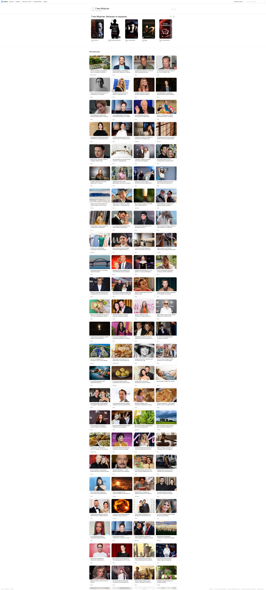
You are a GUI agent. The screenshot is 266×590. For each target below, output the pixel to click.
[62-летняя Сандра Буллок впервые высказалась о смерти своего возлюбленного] (122, 332)
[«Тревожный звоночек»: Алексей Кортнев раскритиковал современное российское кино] (144, 66)
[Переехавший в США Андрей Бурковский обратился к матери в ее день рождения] (122, 66)
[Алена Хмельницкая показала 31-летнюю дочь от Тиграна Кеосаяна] (99, 88)
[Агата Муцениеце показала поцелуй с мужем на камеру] (166, 487)
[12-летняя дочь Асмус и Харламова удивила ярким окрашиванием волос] (99, 531)
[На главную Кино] (5, 1)
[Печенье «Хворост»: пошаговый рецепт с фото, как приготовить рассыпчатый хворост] (166, 398)
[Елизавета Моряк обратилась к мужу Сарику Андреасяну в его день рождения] (144, 465)
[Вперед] (173, 16)
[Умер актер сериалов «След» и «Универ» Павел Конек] (99, 154)
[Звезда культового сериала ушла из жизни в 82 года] (144, 354)
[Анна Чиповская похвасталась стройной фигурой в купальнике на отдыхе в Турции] (144, 553)
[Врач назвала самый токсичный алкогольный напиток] (144, 199)
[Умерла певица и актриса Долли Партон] (99, 576)
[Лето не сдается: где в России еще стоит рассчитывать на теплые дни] (166, 420)
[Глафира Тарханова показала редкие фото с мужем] (99, 176)
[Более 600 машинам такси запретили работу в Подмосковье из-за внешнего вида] (99, 376)
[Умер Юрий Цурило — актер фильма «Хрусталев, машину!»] (122, 465)
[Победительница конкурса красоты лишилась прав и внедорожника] (144, 88)
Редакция (211, 589)
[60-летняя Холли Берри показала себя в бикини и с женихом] (166, 221)
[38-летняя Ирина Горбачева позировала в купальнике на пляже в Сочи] (122, 576)
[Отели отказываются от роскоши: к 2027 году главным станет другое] (99, 354)
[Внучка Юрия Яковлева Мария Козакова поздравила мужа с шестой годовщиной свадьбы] (122, 243)
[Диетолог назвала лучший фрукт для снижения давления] (144, 420)
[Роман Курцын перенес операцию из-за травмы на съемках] (166, 287)
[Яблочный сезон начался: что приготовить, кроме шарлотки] (122, 354)
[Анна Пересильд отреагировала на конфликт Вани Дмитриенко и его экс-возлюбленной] (99, 398)
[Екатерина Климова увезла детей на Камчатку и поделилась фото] (99, 132)
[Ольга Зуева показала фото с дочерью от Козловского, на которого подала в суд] (144, 509)
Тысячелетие (94, 40)
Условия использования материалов (248, 589)
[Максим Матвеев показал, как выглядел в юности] (144, 221)
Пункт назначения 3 (164, 40)
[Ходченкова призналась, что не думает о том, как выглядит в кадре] (144, 265)
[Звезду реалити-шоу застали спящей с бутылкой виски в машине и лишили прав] (166, 465)
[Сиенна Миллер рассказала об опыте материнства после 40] (144, 443)
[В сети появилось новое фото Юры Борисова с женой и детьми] (99, 465)
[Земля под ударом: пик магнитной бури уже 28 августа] (122, 487)
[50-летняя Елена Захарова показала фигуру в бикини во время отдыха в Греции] (99, 420)
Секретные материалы (114, 40)
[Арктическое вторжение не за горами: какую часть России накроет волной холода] (99, 199)
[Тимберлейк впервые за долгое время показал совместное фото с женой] (99, 509)
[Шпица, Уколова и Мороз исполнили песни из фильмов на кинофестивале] (144, 176)
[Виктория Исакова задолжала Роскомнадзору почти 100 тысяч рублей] (122, 553)
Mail (2, 589)
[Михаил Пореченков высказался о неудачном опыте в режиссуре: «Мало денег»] (99, 287)
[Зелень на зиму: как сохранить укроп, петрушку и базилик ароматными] (99, 66)
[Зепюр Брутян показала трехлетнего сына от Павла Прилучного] (144, 376)
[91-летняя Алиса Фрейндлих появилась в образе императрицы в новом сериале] (166, 332)
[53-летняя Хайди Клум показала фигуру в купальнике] (166, 509)
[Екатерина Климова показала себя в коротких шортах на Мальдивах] (166, 176)
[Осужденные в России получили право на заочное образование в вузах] (166, 132)
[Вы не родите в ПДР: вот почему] (166, 376)
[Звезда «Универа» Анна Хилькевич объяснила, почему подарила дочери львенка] (144, 398)
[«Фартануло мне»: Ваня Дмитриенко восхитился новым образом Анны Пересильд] (122, 176)
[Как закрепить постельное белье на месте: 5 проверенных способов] (122, 154)
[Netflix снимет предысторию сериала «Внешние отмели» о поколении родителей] (144, 576)
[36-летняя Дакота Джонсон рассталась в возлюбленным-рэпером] (99, 487)
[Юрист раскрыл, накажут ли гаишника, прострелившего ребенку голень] (166, 443)
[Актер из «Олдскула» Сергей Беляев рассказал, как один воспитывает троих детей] (166, 110)
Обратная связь (260, 589)
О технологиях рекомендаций (220, 589)
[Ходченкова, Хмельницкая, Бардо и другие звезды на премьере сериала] (166, 553)
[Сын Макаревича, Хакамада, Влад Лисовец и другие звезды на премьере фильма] (166, 88)
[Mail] (2, 1)
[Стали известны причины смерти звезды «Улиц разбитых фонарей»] (99, 332)
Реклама (12, 589)
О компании (6, 589)
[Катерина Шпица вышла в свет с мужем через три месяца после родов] (122, 132)
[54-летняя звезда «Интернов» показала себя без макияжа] (166, 265)
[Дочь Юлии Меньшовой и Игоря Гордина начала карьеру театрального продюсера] (122, 420)
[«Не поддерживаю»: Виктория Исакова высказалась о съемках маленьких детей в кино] (122, 110)
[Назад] (170, 16)
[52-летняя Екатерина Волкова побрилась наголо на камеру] (122, 443)
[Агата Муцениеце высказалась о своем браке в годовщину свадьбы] (122, 221)
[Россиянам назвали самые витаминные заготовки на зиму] (122, 376)
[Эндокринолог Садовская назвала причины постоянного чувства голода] (144, 487)
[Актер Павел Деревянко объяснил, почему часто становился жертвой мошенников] (99, 553)
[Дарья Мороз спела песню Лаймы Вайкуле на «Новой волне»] (166, 310)
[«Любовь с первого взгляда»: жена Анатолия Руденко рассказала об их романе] (144, 154)
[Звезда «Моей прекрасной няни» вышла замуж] (144, 287)
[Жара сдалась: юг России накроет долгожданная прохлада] (166, 243)
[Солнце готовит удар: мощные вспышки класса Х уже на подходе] (122, 509)
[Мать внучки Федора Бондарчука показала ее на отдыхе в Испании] (122, 287)
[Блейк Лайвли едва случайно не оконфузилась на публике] (99, 221)
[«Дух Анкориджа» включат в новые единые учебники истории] (144, 531)
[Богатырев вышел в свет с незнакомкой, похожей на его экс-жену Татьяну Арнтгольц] (166, 154)
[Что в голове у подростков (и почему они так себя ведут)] (166, 354)
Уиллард (144, 40)
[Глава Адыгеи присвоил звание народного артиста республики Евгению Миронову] (122, 398)
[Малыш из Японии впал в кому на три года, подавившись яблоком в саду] (99, 310)
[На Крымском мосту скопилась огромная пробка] (99, 265)
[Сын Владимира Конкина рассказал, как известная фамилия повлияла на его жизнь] (144, 110)
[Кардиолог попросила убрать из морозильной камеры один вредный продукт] (144, 132)
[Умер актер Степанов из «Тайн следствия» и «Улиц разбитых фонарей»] (122, 199)
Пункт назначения (130, 40)
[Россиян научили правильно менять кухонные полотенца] (144, 243)
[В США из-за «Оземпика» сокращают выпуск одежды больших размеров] (99, 243)
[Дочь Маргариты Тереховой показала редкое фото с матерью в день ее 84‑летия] (99, 110)
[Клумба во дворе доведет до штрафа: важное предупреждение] (166, 576)
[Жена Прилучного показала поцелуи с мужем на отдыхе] (122, 310)
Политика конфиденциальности (233, 589)
